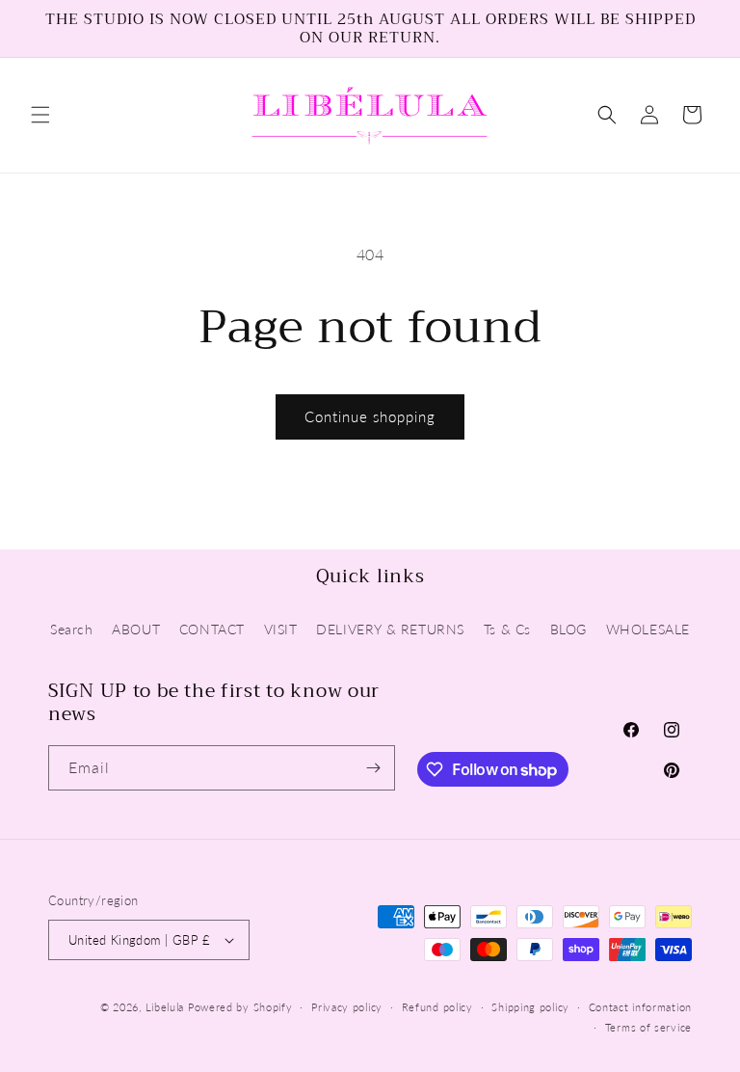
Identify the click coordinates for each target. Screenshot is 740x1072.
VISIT (281, 629)
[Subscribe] (373, 768)
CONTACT (212, 629)
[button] (40, 115)
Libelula (166, 1007)
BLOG (568, 629)
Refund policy (437, 1007)
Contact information (640, 1007)
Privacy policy (347, 1007)
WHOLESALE (648, 629)
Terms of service (648, 1027)
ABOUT (136, 629)
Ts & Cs (507, 629)
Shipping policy (530, 1007)
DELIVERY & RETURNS (390, 629)
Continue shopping (370, 416)
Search (71, 629)
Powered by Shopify (240, 1007)
